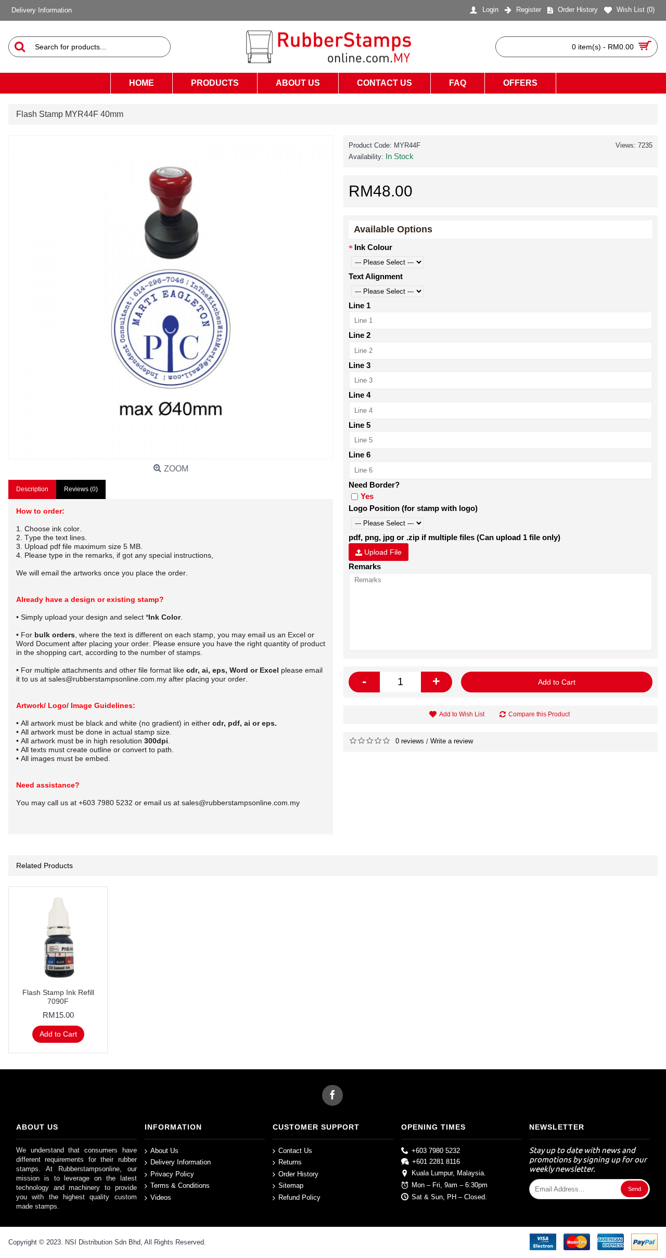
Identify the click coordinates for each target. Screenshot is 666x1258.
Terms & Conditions (180, 1185)
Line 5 (359, 425)
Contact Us (295, 1150)
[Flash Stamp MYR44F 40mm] (170, 297)
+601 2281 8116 (436, 1161)
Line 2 (359, 335)
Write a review (451, 741)
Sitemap (290, 1185)
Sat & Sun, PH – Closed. (449, 1196)
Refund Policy (299, 1197)
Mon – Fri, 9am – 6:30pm (450, 1185)
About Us (164, 1150)
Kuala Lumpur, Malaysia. (449, 1173)
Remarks (365, 566)
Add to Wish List (461, 714)
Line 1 (359, 305)
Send (634, 1189)
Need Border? (374, 484)
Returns (290, 1162)
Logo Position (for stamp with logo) (413, 508)
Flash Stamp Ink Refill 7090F (58, 996)
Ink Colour (373, 247)
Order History (298, 1174)
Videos (160, 1197)
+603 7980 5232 (436, 1150)
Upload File (382, 552)
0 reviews (409, 741)
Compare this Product (539, 714)
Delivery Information (180, 1162)
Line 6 (359, 454)
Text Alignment (376, 276)
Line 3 (359, 365)
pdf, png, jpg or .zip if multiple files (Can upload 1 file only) (454, 537)
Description (32, 489)
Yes (367, 496)
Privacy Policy (172, 1174)
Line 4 (359, 394)
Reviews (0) (81, 489)
